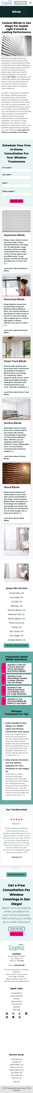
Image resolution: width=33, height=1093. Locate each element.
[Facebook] (7, 1013)
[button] (13, 867)
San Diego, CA (16, 635)
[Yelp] (20, 1013)
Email (5, 183)
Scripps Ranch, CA (16, 640)
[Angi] (13, 1017)
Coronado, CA (16, 597)
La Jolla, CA (16, 601)
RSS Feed (16, 1009)
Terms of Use (16, 1004)
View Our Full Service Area (16, 645)
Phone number (8, 191)
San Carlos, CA (16, 631)
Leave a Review (16, 996)
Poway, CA (17, 627)
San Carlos (11, 77)
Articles (16, 998)
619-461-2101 (21, 3)
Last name (7, 174)
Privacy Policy (16, 1001)
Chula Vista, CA (16, 593)
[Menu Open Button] (30, 3)
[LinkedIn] (26, 1013)
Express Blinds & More (16, 1088)
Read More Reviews (16, 874)
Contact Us (16, 934)
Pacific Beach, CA (16, 618)
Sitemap (16, 1007)
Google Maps (16, 993)
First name (7, 168)
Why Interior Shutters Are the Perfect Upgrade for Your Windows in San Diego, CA (17, 766)
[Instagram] (13, 1013)
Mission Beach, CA (16, 610)
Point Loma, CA (16, 623)
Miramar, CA (16, 606)
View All (16, 1081)
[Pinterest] (7, 1017)
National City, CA (16, 614)
